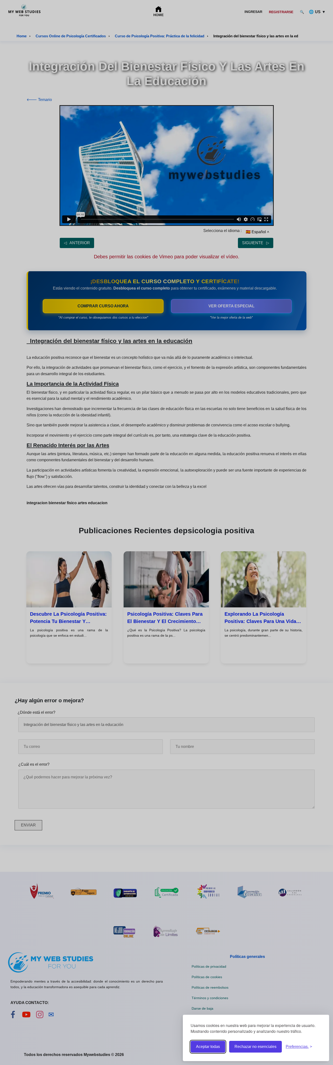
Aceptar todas (208, 1047)
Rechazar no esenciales (255, 1047)
